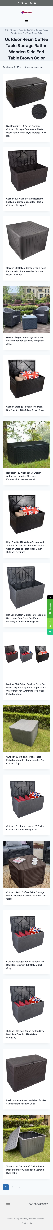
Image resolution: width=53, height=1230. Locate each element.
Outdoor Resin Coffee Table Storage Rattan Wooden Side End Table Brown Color (26, 895)
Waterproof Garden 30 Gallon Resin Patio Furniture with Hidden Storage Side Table (25, 1169)
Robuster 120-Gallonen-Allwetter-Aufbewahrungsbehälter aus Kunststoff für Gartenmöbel (24, 476)
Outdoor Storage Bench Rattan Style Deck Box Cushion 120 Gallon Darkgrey (25, 1034)
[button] (26, 20)
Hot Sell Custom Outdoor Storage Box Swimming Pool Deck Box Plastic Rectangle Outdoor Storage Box (26, 618)
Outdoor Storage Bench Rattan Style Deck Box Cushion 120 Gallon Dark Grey (25, 964)
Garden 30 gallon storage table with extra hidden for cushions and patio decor (25, 340)
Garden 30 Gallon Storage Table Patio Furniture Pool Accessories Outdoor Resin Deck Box (26, 271)
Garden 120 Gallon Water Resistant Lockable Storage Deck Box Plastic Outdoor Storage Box (24, 202)
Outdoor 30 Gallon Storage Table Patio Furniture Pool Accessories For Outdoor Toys (25, 760)
